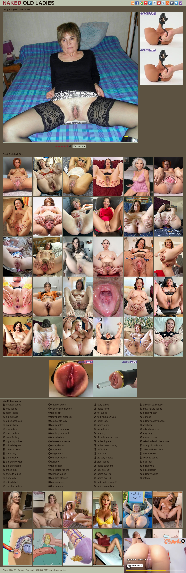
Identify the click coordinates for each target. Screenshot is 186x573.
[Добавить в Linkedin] (150, 3)
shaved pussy (149, 437)
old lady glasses (59, 478)
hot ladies (101, 413)
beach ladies (12, 433)
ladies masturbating (106, 445)
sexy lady (147, 433)
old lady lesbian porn (107, 437)
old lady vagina (150, 474)
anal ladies (11, 409)
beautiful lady (12, 437)
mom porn (101, 453)
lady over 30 (103, 470)
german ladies (58, 474)
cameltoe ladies (13, 486)
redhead (146, 417)
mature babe (12, 425)
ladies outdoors (104, 466)
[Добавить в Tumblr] (172, 3)
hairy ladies (102, 404)
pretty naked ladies (152, 409)
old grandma (57, 482)
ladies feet (56, 466)
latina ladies (102, 429)
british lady (11, 470)
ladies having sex (151, 429)
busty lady (10, 478)
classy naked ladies (61, 409)
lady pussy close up (61, 417)
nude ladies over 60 (106, 482)
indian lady (102, 421)
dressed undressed (61, 441)
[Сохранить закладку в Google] (141, 3)
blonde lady (11, 457)
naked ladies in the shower (156, 441)
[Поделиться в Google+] (145, 3)
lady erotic (56, 449)
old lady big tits (13, 445)
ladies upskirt (149, 470)
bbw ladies (11, 429)
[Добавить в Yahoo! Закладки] (180, 3)
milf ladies (101, 449)
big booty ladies (13, 441)
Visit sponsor (79, 146)
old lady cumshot (60, 433)
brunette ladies (13, 474)
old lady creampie (60, 429)
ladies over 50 (103, 478)
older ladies (102, 461)
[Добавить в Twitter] (176, 3)
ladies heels (102, 409)
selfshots (147, 425)
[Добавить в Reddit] (163, 3)
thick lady (147, 461)
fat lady (55, 461)
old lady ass (11, 417)
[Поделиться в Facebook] (137, 3)
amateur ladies (13, 404)
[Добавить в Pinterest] (159, 3)
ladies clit (56, 413)
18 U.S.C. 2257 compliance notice (50, 570)
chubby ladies (58, 404)
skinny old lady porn (152, 445)
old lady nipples (104, 457)
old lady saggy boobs (153, 421)
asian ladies (11, 413)
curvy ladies (57, 437)
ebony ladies (58, 445)
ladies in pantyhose (152, 404)
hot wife (146, 478)
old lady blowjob (14, 461)
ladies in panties (105, 486)
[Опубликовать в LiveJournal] (154, 3)
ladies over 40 (103, 474)
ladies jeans (102, 425)
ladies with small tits (152, 449)
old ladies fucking (60, 470)
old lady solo (149, 453)
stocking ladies (150, 457)
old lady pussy (149, 413)
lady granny (57, 486)
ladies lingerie (103, 441)
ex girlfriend (57, 453)
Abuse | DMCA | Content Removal (18, 570)
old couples (57, 425)
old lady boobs (13, 466)
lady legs (101, 433)
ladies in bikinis (13, 449)
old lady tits (148, 466)
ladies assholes (13, 421)
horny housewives (106, 417)
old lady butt (11, 482)
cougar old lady (59, 421)
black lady (10, 453)
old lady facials (59, 457)
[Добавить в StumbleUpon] (167, 3)
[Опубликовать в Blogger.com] (132, 3)
